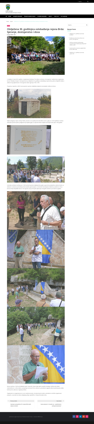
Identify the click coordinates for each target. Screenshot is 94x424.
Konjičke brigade (17, 16)
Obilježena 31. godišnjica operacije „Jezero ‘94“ (77, 53)
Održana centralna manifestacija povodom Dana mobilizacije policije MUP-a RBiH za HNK (78, 44)
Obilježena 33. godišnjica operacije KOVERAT (77, 34)
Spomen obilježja (42, 16)
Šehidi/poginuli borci (29, 16)
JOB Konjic (9, 11)
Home (9, 16)
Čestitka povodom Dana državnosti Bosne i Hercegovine (77, 38)
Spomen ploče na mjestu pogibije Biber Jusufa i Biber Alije (78, 48)
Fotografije (64, 16)
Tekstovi (56, 16)
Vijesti (50, 16)
